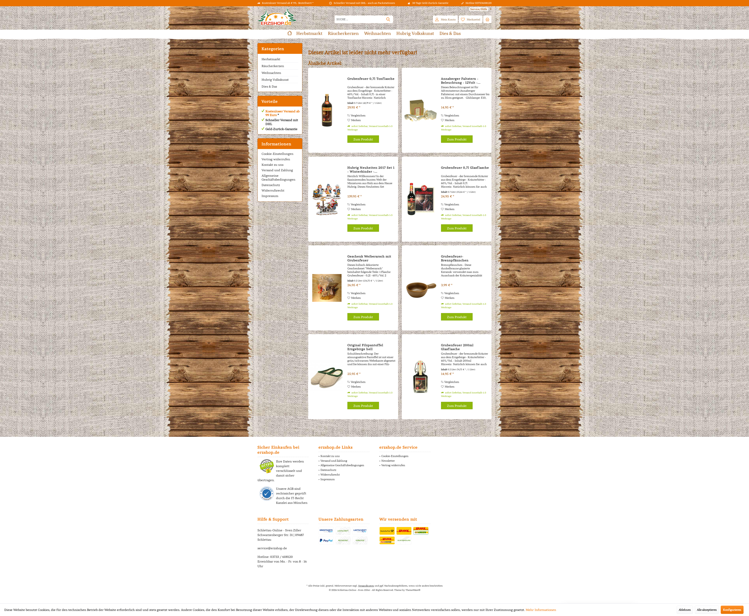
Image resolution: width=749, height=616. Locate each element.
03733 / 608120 (281, 557)
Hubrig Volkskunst (275, 80)
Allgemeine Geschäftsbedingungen (278, 177)
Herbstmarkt (271, 59)
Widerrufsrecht (273, 190)
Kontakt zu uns (272, 165)
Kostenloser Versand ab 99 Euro (282, 113)
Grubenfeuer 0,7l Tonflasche (371, 79)
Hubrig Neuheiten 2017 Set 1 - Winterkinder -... (371, 169)
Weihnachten (271, 73)
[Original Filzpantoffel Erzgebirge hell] (326, 376)
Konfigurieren (732, 610)
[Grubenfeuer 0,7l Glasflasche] (420, 199)
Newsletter (388, 460)
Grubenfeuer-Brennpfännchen (455, 258)
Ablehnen (685, 610)
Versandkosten (366, 585)
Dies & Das (269, 86)
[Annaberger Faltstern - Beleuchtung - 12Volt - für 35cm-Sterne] (420, 110)
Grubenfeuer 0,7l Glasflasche (465, 168)
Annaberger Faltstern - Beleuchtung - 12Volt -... (461, 80)
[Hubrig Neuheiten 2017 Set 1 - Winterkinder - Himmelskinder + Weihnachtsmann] (326, 199)
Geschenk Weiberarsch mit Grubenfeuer (369, 258)
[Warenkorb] (487, 19)
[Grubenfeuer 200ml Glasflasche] (420, 376)
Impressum (270, 196)
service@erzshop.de (272, 548)
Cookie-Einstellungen (277, 154)
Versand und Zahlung (277, 170)
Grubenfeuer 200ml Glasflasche (457, 347)
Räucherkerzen (273, 66)
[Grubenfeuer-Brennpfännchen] (420, 287)
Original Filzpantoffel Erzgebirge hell (365, 347)
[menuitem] (479, 9)
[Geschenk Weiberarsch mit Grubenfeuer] (326, 287)
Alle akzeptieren (707, 610)
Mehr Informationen (541, 610)
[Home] (290, 33)
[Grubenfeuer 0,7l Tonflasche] (326, 110)
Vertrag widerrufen (276, 159)
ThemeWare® (413, 589)
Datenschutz (271, 185)
